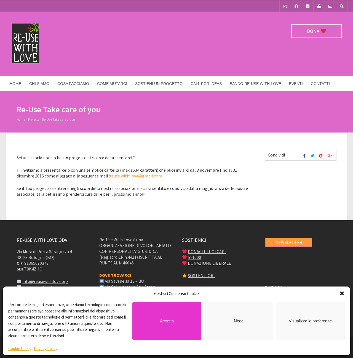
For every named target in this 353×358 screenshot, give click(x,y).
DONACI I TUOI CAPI (207, 251)
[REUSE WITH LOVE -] (25, 62)
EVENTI (296, 83)
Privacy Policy (45, 348)
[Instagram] (285, 6)
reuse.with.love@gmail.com (136, 176)
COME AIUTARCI (112, 83)
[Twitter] (313, 155)
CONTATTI (320, 83)
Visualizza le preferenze (310, 321)
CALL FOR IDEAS (206, 83)
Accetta (167, 321)
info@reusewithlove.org (45, 281)
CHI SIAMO (39, 83)
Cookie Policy (19, 348)
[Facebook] (296, 6)
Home (15, 83)
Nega (239, 321)
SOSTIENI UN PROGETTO (159, 83)
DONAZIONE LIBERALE (209, 263)
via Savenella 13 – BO (124, 281)
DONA (313, 31)
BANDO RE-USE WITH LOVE (255, 83)
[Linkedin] (307, 6)
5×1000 (194, 257)
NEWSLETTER (289, 242)
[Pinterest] (321, 155)
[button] (342, 293)
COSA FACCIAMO (73, 83)
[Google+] (330, 155)
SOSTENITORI (201, 275)
